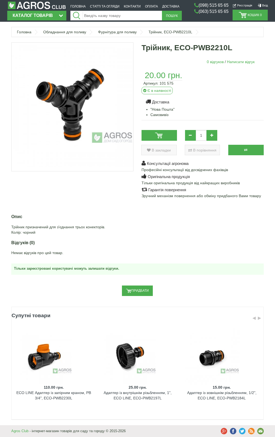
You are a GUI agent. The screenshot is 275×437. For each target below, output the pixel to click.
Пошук (172, 16)
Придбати (140, 290)
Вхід (264, 5)
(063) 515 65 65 (213, 11)
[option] (54, 372)
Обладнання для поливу (64, 32)
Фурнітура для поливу (117, 32)
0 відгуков (215, 62)
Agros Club (19, 431)
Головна (24, 32)
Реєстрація (244, 5)
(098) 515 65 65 (213, 5)
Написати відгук (241, 62)
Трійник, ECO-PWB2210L (170, 32)
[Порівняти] (246, 150)
